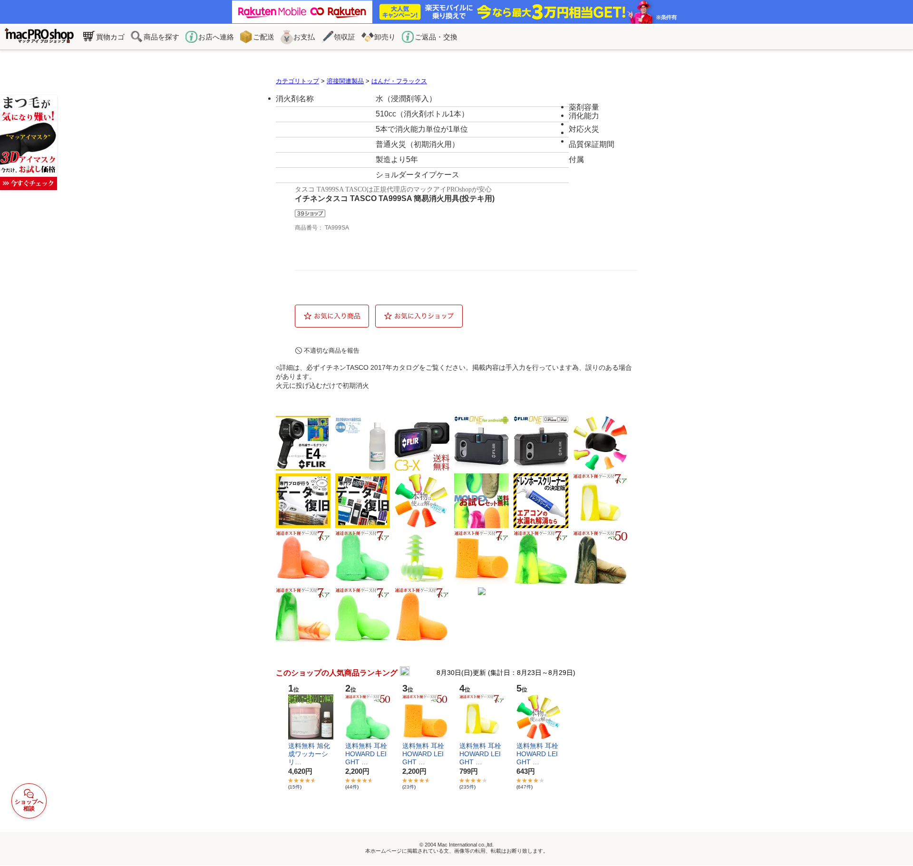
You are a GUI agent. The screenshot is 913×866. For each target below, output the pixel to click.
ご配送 (263, 37)
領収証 (344, 37)
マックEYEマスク (28, 142)
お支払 (304, 37)
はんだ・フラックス (399, 81)
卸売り (385, 37)
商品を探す (161, 37)
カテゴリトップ (297, 81)
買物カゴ (110, 37)
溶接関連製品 (345, 81)
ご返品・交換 (436, 37)
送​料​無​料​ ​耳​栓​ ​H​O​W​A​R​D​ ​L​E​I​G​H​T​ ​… (367, 754)
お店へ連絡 (216, 37)
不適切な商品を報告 (331, 350)
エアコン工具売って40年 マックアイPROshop (39, 37)
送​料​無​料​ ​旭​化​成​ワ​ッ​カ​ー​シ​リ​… (309, 754)
